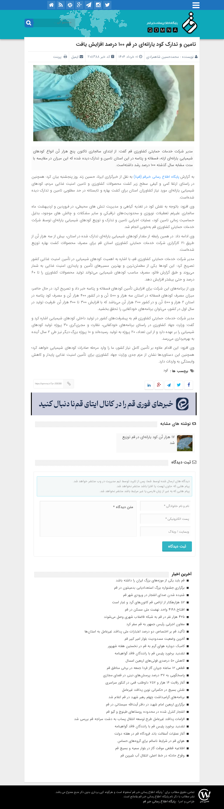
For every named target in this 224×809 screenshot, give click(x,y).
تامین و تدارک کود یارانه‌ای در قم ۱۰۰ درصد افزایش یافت (136, 44)
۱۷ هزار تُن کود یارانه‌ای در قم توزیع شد (148, 440)
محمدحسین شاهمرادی (162, 57)
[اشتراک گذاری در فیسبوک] (188, 385)
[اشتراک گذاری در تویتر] (179, 385)
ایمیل (74, 57)
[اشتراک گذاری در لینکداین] (149, 385)
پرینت (58, 57)
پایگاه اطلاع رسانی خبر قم (159, 801)
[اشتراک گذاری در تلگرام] (169, 385)
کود (165, 370)
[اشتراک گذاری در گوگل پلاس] (159, 385)
